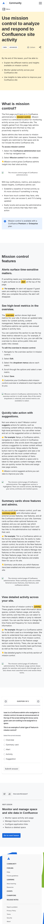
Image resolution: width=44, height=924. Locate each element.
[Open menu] (40, 3)
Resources (10, 878)
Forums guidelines (12, 867)
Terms (9, 905)
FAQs (8, 863)
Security (9, 909)
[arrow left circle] (6, 692)
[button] (12, 3)
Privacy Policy (11, 901)
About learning (11, 874)
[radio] (4, 731)
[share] (40, 47)
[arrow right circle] (38, 692)
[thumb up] (9, 785)
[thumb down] (4, 785)
